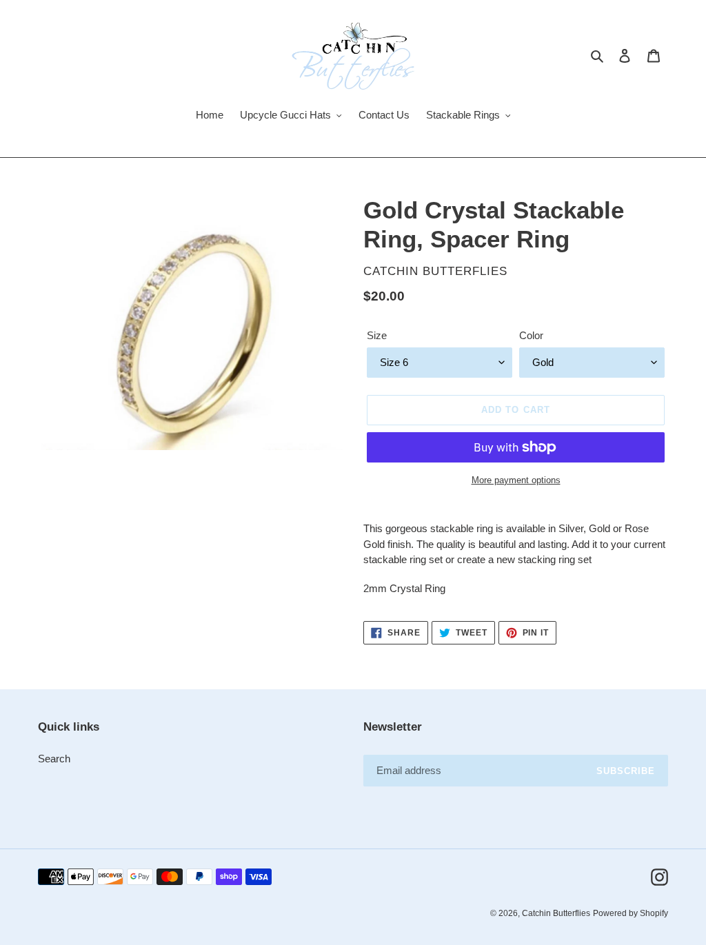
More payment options (516, 480)
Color (531, 335)
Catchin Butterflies (556, 913)
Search (54, 758)
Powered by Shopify (630, 913)
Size (377, 335)
